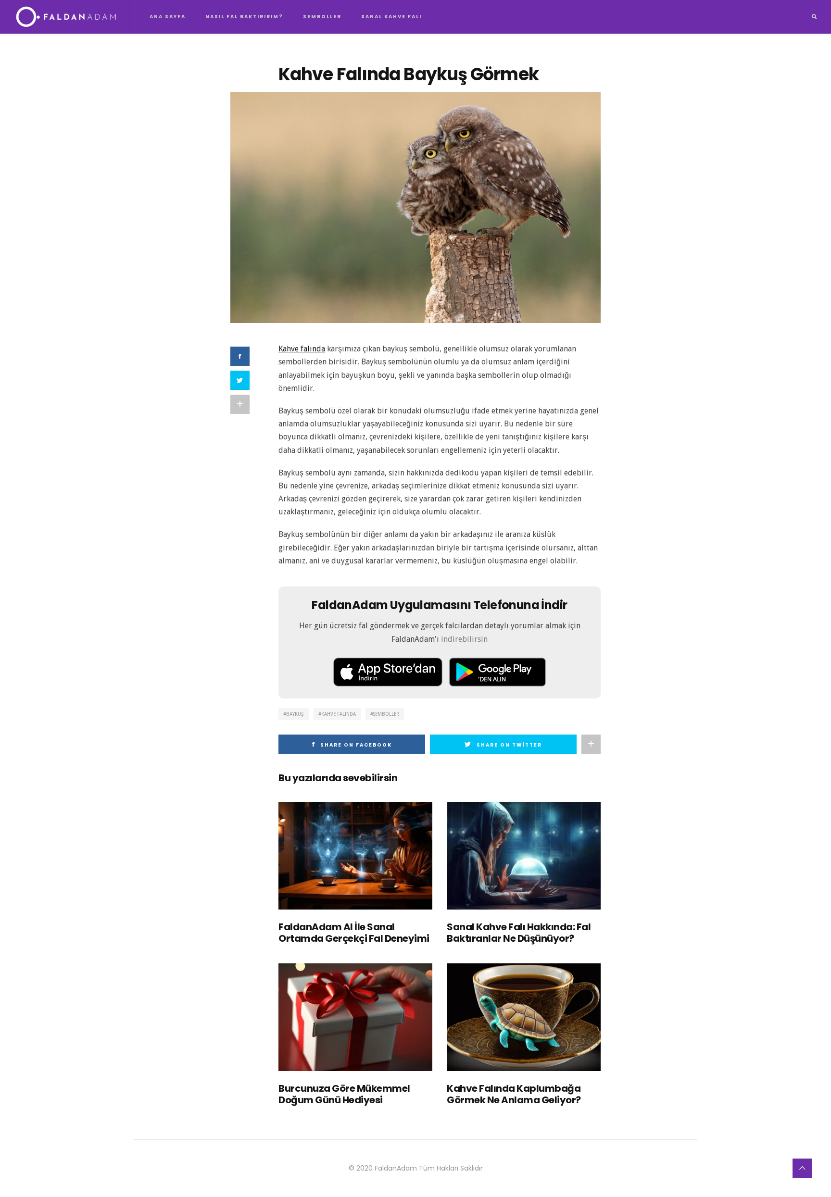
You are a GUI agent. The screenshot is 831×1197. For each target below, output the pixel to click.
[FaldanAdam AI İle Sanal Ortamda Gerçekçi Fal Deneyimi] (355, 856)
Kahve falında (301, 348)
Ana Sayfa (168, 16)
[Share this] (240, 356)
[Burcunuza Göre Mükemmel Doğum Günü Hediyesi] (355, 1017)
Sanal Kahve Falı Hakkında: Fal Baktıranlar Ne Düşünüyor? (519, 932)
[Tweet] (240, 380)
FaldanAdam (396, 1168)
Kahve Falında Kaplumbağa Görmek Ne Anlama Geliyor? (514, 1094)
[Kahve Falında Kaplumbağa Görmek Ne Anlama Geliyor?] (524, 1017)
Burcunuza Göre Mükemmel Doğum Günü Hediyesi (344, 1094)
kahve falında (338, 714)
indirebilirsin (464, 639)
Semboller (322, 16)
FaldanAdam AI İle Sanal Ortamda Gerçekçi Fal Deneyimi (353, 932)
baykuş (295, 714)
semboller (386, 714)
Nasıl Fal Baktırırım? (244, 16)
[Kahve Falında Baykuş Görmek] (415, 207)
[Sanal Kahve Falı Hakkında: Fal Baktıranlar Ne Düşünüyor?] (524, 856)
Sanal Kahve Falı (391, 16)
